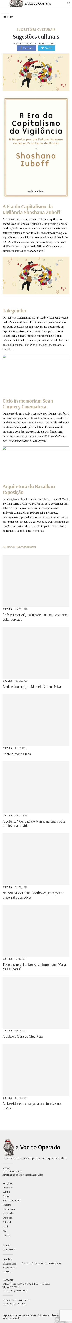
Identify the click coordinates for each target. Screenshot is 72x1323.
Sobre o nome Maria (17, 754)
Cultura (8, 17)
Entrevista (7, 1217)
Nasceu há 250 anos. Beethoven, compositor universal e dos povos (33, 894)
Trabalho (7, 1204)
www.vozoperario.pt (11, 1318)
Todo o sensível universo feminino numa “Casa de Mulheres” (34, 966)
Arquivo (6, 1245)
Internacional (9, 1209)
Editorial (7, 1222)
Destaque (7, 1187)
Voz (4, 1230)
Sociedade (8, 1213)
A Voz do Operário (23, 43)
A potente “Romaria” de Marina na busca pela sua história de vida (34, 823)
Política (6, 1196)
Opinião (6, 1235)
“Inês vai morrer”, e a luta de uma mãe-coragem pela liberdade (35, 617)
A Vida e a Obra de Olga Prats (23, 1036)
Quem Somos (9, 1249)
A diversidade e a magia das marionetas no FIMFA (32, 1105)
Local (5, 1226)
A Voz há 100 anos (12, 1200)
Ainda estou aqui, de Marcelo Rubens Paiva (32, 686)
